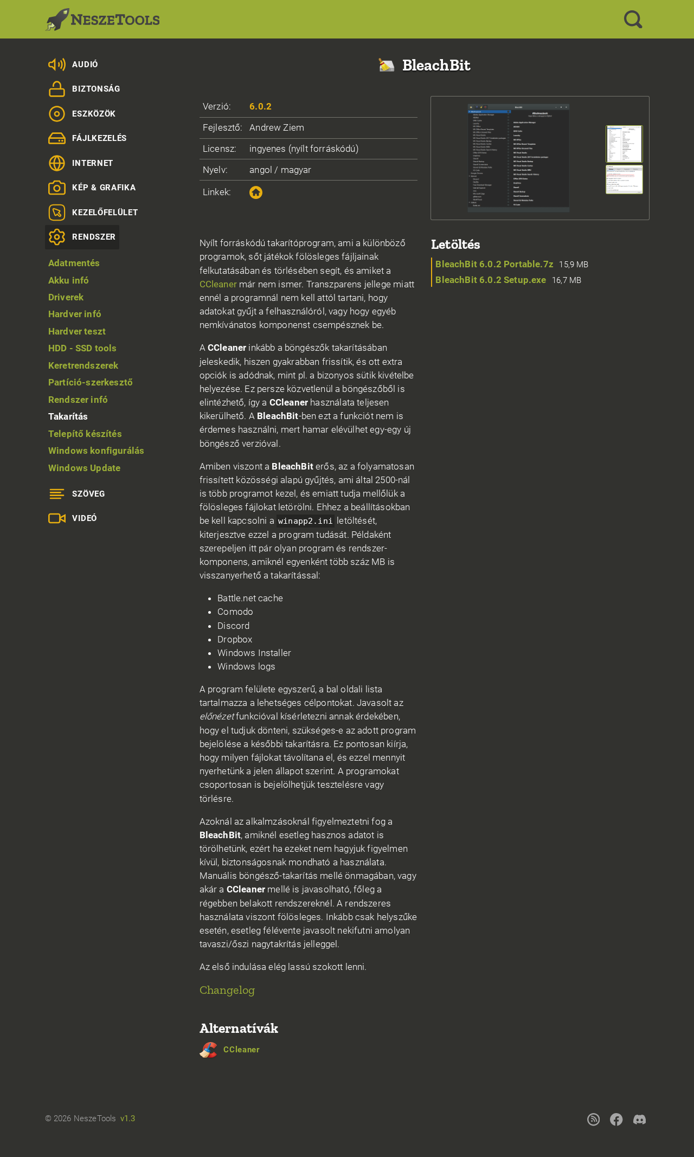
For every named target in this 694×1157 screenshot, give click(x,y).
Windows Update (84, 467)
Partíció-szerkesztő (90, 382)
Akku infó (68, 280)
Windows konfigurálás (96, 450)
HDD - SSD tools (82, 348)
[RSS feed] (593, 1119)
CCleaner (218, 284)
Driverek (65, 297)
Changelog (227, 989)
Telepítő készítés (85, 433)
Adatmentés (74, 263)
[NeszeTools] (102, 19)
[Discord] (639, 1119)
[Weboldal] (255, 192)
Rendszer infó (78, 399)
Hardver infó (74, 313)
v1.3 (128, 1118)
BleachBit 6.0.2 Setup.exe (490, 279)
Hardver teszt (77, 331)
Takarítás (68, 416)
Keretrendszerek (83, 365)
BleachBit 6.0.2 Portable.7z (494, 264)
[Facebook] (616, 1119)
